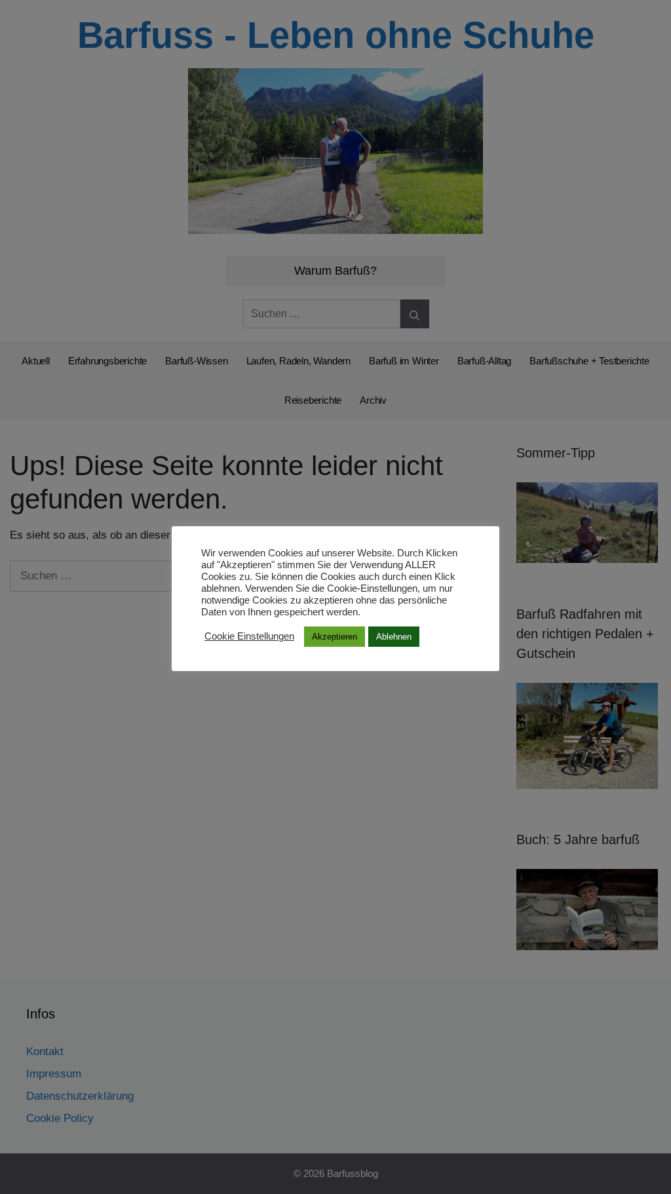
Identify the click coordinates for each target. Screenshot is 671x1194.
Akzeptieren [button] (334, 637)
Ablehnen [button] (394, 637)
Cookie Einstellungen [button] (249, 636)
